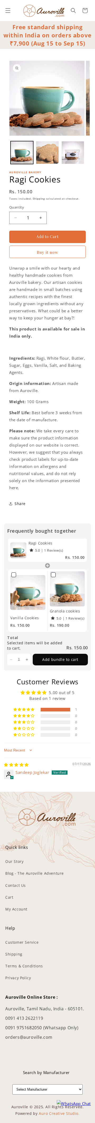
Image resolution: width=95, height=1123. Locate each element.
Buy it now (47, 252)
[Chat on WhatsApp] (74, 1103)
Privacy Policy (18, 977)
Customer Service (22, 942)
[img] (16, 764)
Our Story (14, 861)
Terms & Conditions (24, 965)
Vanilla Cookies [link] (24, 617)
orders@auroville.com (29, 1037)
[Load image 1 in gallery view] (22, 152)
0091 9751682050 (24, 1028)
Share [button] (20, 503)
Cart (9, 897)
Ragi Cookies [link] (40, 543)
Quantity (16, 207)
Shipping (39, 198)
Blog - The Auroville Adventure (34, 873)
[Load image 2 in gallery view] (47, 152)
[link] (18, 550)
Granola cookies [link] (65, 611)
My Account (16, 909)
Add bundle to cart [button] (60, 659)
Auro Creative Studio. (59, 1113)
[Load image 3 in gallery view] (72, 152)
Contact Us (15, 885)
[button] (8, 10)
